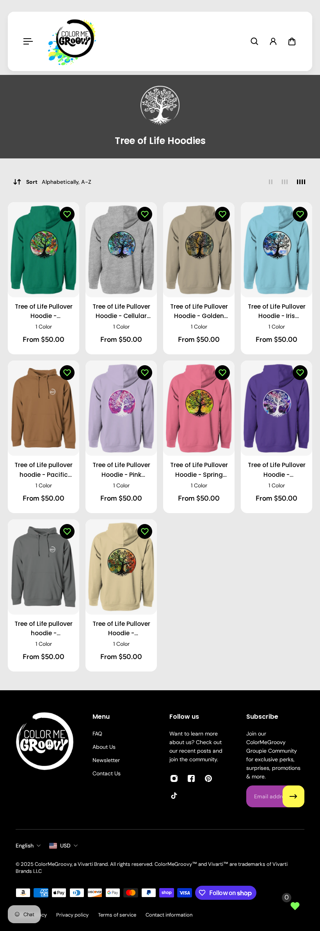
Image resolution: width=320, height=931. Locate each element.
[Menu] (28, 41)
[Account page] (273, 41)
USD (65, 845)
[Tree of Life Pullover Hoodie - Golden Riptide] (199, 249)
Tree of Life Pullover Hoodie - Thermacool (277, 470)
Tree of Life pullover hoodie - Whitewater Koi (43, 629)
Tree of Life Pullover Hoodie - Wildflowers (121, 629)
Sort (58, 181)
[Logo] (74, 41)
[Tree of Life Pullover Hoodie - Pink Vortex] (121, 408)
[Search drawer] (254, 41)
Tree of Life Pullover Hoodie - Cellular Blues (121, 311)
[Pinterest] (208, 778)
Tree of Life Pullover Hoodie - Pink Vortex (121, 470)
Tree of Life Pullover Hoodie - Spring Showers (199, 470)
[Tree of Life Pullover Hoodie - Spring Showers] (199, 408)
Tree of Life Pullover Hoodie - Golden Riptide (199, 311)
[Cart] (292, 41)
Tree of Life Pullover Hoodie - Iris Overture (277, 311)
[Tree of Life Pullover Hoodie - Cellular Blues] (121, 249)
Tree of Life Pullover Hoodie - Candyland (44, 311)
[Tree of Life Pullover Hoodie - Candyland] (43, 249)
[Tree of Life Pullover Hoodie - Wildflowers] (121, 567)
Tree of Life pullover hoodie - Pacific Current (43, 470)
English (25, 845)
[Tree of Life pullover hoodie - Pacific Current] (43, 408)
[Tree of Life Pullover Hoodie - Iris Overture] (276, 249)
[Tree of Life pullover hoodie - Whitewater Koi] (43, 567)
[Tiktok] (174, 795)
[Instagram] (174, 778)
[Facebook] (191, 778)
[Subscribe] (293, 796)
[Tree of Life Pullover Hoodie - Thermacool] (276, 408)
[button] (67, 214)
